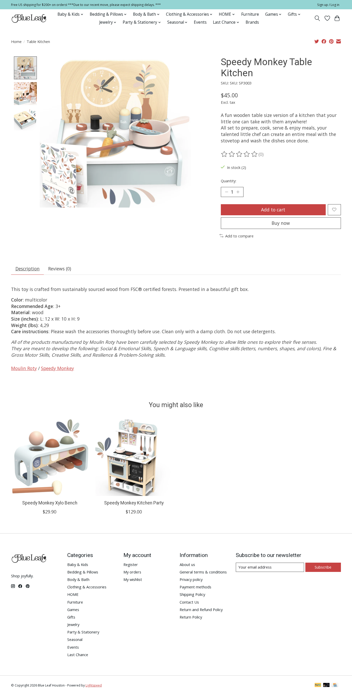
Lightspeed (94, 685)
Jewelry (73, 624)
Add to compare (239, 235)
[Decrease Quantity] (226, 191)
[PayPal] (318, 685)
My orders (132, 571)
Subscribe (323, 567)
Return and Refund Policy (201, 609)
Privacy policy (191, 579)
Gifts (71, 617)
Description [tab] (27, 268)
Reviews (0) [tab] (59, 268)
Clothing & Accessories (86, 586)
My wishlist (132, 579)
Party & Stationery (83, 631)
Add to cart (273, 210)
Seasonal (74, 639)
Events (200, 22)
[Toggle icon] (317, 18)
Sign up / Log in (328, 5)
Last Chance (77, 654)
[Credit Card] (335, 685)
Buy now (281, 223)
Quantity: (228, 180)
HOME (73, 594)
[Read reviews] (239, 154)
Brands (252, 22)
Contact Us (189, 602)
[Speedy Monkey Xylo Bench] (49, 457)
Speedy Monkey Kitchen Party (134, 502)
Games (73, 609)
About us (187, 564)
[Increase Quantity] (237, 191)
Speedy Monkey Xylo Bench (49, 502)
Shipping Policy (192, 594)
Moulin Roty (24, 368)
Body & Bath (78, 579)
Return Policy (191, 617)
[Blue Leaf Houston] (29, 18)
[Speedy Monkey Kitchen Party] (133, 457)
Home (16, 41)
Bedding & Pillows (82, 571)
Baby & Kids (77, 564)
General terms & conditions (203, 571)
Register (130, 564)
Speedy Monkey (57, 368)
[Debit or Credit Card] (326, 685)
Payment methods (195, 586)
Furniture (250, 14)
